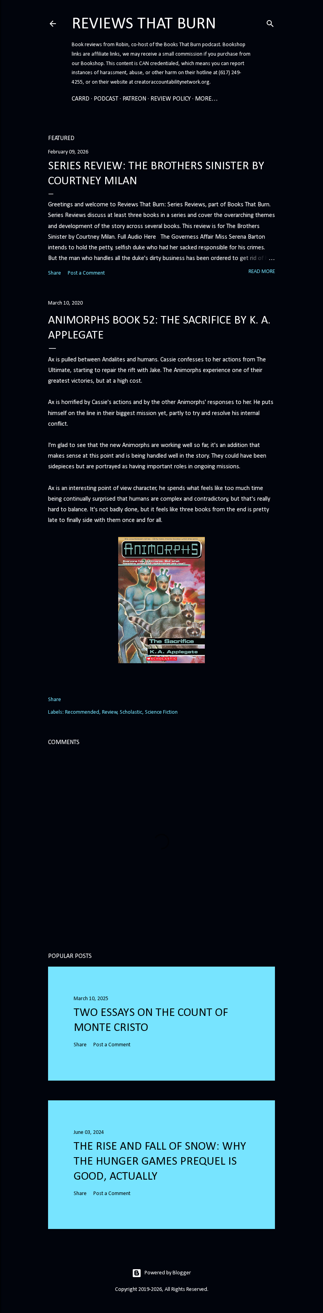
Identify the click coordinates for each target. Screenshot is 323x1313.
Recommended (82, 712)
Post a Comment (86, 273)
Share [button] (54, 273)
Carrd (80, 99)
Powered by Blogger (168, 1273)
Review (109, 712)
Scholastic (131, 712)
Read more (262, 272)
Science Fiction (161, 712)
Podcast (106, 99)
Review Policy (170, 99)
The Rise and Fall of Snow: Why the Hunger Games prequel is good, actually (160, 1162)
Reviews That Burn (144, 24)
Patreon (134, 99)
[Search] (270, 22)
